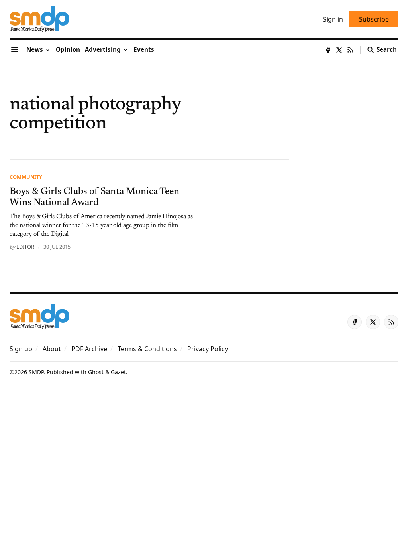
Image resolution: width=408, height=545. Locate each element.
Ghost (96, 372)
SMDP (36, 372)
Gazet (118, 372)
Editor (25, 246)
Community (26, 176)
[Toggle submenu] (48, 50)
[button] (103, 50)
